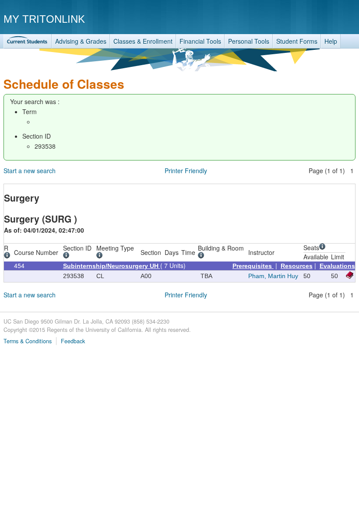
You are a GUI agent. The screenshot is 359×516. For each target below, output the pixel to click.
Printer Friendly (186, 170)
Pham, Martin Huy (273, 275)
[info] (8, 256)
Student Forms (296, 41)
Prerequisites (253, 265)
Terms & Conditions (28, 341)
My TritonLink (44, 19)
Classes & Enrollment (142, 41)
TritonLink (28, 41)
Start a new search (30, 170)
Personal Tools (248, 41)
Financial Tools (200, 41)
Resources (297, 265)
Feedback (73, 341)
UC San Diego (305, 18)
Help (330, 41)
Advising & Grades (80, 41)
